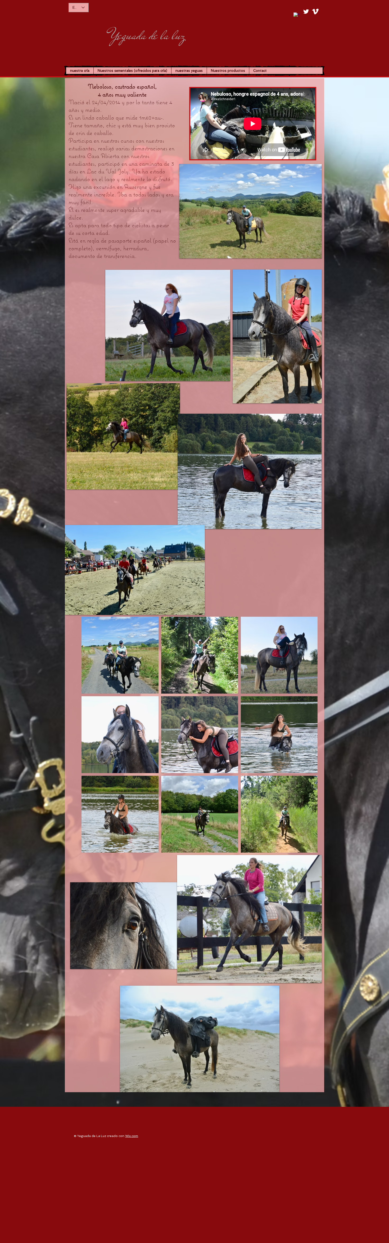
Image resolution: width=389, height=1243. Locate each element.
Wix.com (131, 1136)
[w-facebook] (296, 15)
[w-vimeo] (315, 11)
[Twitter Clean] (306, 11)
